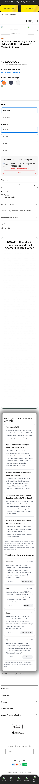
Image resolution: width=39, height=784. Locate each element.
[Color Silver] (18, 82)
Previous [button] (2, 2)
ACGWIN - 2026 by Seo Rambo (13, 674)
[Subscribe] (31, 751)
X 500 (5, 137)
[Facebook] (2, 228)
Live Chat (33, 780)
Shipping (11, 64)
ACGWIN (6, 110)
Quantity (4, 180)
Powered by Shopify (25, 772)
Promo (4, 780)
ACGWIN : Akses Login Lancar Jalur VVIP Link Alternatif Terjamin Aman (20, 2)
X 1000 (5, 130)
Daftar (19, 780)
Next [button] (37, 2)
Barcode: (14, 51)
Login (11, 780)
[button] (19, 204)
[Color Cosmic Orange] (3, 82)
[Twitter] (6, 228)
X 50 (5, 150)
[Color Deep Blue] (11, 82)
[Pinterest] (9, 228)
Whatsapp (27, 780)
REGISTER (9, 8)
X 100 (5, 144)
